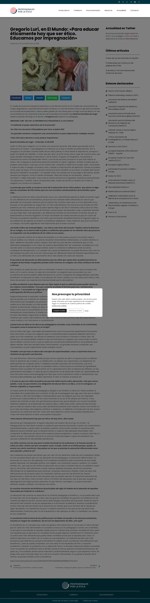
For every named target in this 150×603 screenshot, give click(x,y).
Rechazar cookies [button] (75, 311)
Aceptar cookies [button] (59, 311)
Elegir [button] (87, 311)
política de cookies (59, 306)
